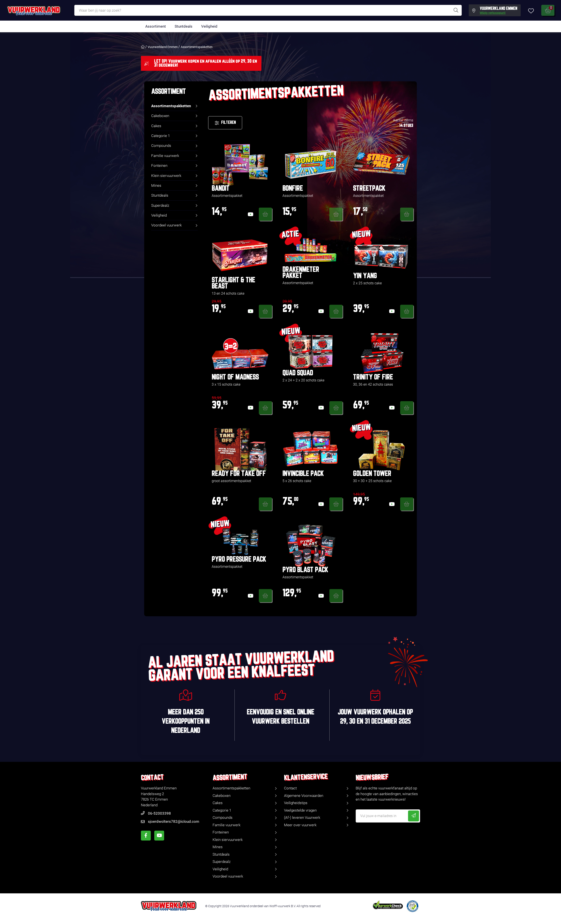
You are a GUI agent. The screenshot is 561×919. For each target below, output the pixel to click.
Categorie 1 (160, 136)
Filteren (228, 123)
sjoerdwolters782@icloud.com (173, 821)
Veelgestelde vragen (300, 810)
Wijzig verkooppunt (493, 12)
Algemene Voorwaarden (303, 795)
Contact (290, 788)
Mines (156, 185)
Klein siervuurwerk (166, 175)
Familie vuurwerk (165, 155)
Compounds (161, 145)
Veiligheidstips (295, 803)
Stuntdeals (183, 26)
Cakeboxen (160, 116)
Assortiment (155, 26)
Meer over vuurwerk (300, 825)
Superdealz (160, 205)
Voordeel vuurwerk (166, 225)
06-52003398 (159, 813)
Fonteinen (159, 165)
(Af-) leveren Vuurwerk (302, 817)
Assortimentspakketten (197, 47)
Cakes (156, 126)
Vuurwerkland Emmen (163, 47)
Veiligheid (209, 26)
